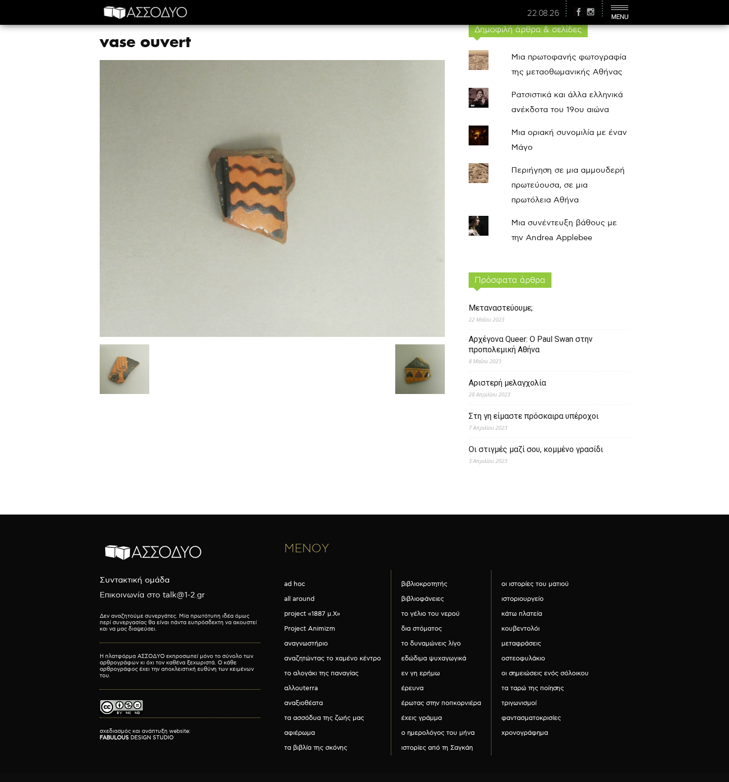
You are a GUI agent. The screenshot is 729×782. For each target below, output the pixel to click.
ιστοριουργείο (522, 599)
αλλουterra (301, 688)
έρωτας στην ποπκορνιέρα (441, 703)
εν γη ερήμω (420, 673)
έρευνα (412, 688)
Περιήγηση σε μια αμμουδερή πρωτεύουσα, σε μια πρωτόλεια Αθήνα (568, 185)
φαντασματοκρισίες (531, 718)
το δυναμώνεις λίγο (431, 644)
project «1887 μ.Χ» (312, 614)
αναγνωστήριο (306, 644)
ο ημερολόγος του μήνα (438, 733)
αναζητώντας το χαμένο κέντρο (332, 658)
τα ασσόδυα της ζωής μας (324, 718)
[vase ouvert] (272, 334)
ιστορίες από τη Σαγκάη (437, 748)
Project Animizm (309, 629)
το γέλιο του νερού (430, 614)
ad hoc (294, 584)
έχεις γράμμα (421, 718)
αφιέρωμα (299, 733)
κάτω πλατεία (521, 614)
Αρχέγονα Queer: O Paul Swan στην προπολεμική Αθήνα (531, 344)
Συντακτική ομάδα (135, 580)
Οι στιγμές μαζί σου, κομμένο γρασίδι (536, 449)
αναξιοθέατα (303, 703)
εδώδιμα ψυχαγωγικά (433, 658)
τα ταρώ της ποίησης (532, 688)
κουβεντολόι (520, 629)
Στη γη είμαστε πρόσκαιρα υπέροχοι (534, 416)
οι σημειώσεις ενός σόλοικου (545, 673)
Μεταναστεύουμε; (501, 308)
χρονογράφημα (524, 733)
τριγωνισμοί (519, 703)
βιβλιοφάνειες (422, 599)
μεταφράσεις (521, 644)
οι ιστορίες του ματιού (535, 584)
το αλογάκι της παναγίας (321, 673)
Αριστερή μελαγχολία (507, 383)
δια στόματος (421, 629)
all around (299, 599)
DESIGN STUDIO (137, 737)
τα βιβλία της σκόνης (315, 748)
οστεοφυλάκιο (523, 658)
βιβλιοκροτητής (424, 584)
